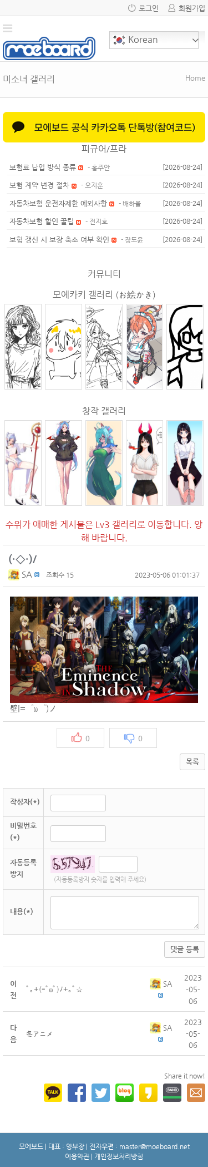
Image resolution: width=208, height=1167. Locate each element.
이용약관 (77, 1156)
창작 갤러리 (104, 411)
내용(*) (21, 911)
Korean (142, 39)
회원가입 (192, 8)
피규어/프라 (104, 149)
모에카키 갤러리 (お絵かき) (104, 294)
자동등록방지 (23, 868)
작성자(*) (25, 801)
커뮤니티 (104, 274)
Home (195, 77)
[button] (15, 574)
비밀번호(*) (23, 831)
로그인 (149, 8)
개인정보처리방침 (118, 1156)
